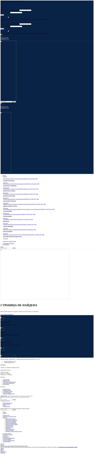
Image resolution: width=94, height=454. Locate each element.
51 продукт (5, 238)
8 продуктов (5, 192)
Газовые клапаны (9, 426)
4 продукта (5, 228)
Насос (4, 405)
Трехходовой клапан (7, 403)
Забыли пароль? (4, 17)
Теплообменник (6, 406)
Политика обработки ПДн (9, 393)
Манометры (8, 428)
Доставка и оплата (7, 390)
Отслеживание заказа (7, 391)
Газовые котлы (6, 379)
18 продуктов (6, 213)
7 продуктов (5, 203)
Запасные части (6, 380)
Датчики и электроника (11, 422)
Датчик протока (6, 404)
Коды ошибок (6, 384)
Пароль (5, 12)
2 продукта (5, 218)
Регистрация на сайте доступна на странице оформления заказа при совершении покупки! (29, 19)
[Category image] (20, 178)
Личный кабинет (6, 441)
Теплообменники (9, 425)
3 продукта (5, 182)
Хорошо (2, 448)
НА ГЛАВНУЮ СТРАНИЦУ (7, 314)
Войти (2, 14)
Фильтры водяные (10, 430)
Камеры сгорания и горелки (12, 424)
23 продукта (5, 198)
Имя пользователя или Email (10, 10)
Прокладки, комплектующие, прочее (14, 431)
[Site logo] (8, 100)
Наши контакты (6, 389)
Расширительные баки (10, 418)
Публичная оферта (7, 392)
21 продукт (5, 208)
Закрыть (2, 444)
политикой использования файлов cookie (67, 447)
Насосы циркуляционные (11, 423)
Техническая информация (8, 383)
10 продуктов (6, 187)
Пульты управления (10, 429)
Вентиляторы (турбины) (11, 421)
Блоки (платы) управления (11, 420)
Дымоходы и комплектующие (9, 382)
